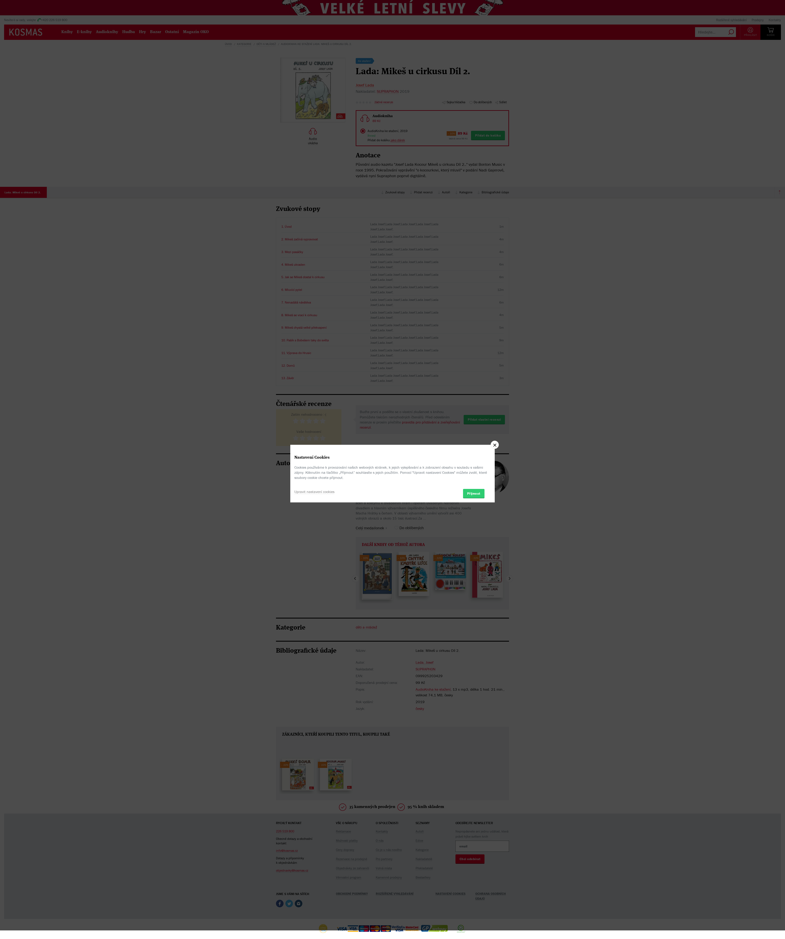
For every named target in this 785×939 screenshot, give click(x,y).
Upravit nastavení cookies (314, 491)
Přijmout (473, 493)
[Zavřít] (495, 445)
